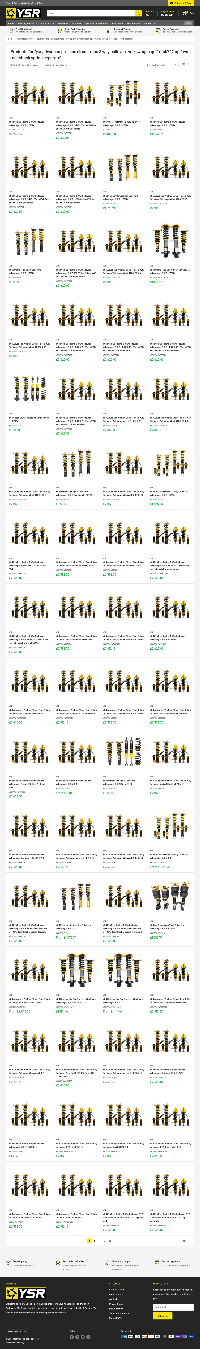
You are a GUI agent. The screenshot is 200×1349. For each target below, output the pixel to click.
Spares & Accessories (96, 23)
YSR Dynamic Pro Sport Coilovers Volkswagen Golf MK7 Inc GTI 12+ (119, 782)
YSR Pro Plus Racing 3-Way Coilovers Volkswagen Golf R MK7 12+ (26, 123)
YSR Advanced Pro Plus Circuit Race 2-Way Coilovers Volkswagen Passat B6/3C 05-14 (123, 712)
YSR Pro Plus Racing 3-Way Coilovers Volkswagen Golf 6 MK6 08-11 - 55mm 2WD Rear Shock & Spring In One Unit (28, 639)
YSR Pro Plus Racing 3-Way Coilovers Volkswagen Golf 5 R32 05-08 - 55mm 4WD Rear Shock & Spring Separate (76, 273)
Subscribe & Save (183, 3)
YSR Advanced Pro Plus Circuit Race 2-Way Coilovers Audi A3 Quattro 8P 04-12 (29, 1216)
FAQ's (188, 23)
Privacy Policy (116, 1303)
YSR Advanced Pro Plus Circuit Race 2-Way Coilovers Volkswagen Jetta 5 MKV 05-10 (123, 1071)
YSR (10, 118)
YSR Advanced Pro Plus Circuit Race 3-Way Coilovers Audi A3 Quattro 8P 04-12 (170, 782)
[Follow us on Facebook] (72, 1337)
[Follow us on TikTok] (88, 1337)
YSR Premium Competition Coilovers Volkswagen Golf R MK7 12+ (120, 197)
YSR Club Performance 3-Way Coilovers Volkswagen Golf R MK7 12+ (122, 123)
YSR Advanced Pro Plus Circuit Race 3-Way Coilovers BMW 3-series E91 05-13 (29, 1001)
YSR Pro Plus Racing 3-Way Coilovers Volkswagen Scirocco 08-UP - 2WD (167, 1071)
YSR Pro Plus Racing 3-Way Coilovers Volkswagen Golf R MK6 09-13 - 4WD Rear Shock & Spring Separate (75, 199)
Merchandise (133, 23)
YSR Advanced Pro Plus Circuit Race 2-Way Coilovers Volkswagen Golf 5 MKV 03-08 (123, 564)
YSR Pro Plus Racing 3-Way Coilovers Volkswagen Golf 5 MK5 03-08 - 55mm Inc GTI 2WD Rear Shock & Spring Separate (28, 928)
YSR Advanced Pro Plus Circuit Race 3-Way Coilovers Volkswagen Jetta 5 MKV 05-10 (76, 712)
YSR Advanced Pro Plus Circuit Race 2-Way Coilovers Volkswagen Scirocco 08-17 (29, 1071)
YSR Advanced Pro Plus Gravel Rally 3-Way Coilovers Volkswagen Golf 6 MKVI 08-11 (170, 1001)
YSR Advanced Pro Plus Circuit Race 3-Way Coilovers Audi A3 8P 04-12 (76, 1216)
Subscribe (163, 1315)
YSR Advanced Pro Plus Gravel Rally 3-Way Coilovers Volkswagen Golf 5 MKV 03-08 (170, 419)
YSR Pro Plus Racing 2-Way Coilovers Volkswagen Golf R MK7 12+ (167, 123)
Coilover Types (116, 1289)
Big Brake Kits (116, 1294)
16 (110, 1240)
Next (184, 1240)
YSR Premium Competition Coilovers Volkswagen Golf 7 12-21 (73, 927)
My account (167, 14)
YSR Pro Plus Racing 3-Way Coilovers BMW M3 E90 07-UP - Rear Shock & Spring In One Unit (123, 1217)
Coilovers (46, 23)
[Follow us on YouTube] (83, 1337)
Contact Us (149, 23)
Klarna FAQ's (115, 1318)
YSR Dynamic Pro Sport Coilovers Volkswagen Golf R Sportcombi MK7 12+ (74, 493)
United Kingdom (14, 1331)
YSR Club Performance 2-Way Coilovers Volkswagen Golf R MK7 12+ (169, 493)
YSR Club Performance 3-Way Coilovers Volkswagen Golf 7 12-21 (169, 856)
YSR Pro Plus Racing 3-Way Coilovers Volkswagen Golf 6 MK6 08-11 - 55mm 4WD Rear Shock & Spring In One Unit (76, 421)
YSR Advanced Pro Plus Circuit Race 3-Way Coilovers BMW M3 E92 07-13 (76, 1145)
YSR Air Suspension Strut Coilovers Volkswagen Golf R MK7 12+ (167, 927)
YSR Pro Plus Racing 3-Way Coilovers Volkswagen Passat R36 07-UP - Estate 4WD (27, 565)
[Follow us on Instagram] (77, 1337)
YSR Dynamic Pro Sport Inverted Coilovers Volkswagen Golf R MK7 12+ (170, 271)
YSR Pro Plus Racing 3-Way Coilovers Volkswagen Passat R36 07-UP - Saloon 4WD (27, 784)
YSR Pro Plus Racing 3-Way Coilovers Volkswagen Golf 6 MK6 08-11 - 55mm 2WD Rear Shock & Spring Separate (169, 565)
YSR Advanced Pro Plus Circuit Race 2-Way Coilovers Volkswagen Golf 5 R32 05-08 (170, 712)
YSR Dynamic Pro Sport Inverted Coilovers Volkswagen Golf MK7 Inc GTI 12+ (76, 1001)
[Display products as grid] (183, 65)
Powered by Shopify (15, 1342)
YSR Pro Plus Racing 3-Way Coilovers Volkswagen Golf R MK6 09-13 (167, 638)
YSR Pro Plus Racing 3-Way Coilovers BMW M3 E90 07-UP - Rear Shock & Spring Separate (170, 1217)
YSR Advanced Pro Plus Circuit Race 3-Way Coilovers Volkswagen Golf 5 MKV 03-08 (123, 271)
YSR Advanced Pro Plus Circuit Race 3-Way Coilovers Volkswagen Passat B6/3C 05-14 (123, 638)
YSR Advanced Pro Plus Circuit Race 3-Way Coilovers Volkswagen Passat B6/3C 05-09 (123, 493)
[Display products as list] (188, 65)
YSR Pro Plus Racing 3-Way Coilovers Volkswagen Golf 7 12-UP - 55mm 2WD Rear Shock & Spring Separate (29, 199)
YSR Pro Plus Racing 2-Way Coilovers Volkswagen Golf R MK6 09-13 (26, 1145)
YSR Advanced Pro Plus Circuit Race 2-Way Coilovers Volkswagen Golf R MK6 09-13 (76, 564)
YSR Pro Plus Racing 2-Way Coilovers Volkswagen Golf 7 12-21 (73, 782)
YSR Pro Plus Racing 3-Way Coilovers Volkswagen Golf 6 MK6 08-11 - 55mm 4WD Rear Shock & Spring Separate (76, 347)
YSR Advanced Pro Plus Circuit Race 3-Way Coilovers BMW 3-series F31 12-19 (170, 1145)
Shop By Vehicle (26, 23)
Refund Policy (116, 1308)
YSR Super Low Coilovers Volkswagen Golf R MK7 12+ (29, 419)
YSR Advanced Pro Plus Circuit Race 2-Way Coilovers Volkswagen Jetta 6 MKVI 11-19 (76, 856)
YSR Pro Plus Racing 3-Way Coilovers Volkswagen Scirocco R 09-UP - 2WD (26, 856)
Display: (49, 65)
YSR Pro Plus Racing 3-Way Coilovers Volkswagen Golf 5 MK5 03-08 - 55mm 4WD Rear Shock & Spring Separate (123, 347)
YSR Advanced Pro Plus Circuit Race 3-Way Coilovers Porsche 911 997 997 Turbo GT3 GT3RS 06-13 (76, 1073)
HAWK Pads (117, 23)
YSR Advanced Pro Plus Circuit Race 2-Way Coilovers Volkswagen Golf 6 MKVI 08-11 (76, 638)
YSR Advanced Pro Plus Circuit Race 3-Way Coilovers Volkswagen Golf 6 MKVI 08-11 (29, 493)
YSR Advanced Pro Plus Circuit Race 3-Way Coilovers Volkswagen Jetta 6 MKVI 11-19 (123, 419)
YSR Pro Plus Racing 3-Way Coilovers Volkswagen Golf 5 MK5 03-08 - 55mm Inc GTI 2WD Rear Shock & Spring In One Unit (122, 928)
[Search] (138, 13)
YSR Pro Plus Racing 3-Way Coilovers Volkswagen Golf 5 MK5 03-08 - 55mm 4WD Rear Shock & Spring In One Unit (170, 347)
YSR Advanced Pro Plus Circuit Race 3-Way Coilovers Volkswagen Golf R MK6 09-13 (170, 197)
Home (11, 23)
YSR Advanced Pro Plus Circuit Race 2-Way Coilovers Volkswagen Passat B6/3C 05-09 (123, 856)
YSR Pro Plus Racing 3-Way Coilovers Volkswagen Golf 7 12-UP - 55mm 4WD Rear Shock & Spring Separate (76, 125)
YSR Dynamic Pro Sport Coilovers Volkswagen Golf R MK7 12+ (25, 271)
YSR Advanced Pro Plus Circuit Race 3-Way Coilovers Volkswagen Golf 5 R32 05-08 (29, 345)
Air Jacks (76, 23)
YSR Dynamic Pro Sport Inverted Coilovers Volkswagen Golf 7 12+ (123, 1001)
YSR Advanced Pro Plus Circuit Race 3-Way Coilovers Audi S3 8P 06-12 (123, 1145)
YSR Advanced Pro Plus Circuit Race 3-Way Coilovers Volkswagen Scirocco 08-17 (29, 712)
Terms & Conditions (119, 1313)
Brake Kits (63, 23)
